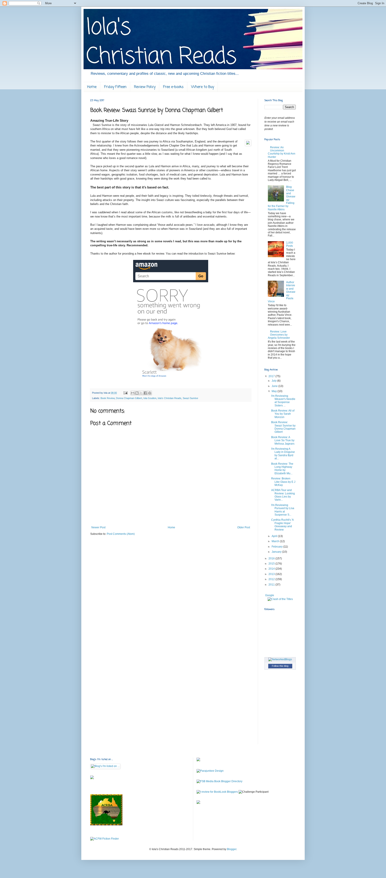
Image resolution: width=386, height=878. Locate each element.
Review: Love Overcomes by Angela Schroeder (279, 335)
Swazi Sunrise (190, 398)
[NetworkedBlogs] (280, 659)
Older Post (243, 527)
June (275, 386)
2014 (272, 568)
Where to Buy (202, 87)
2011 (272, 584)
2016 (272, 558)
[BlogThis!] (137, 393)
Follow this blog (280, 666)
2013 (272, 574)
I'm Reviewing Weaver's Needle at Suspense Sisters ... (283, 400)
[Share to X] (141, 393)
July (274, 380)
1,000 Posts (289, 244)
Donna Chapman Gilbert (129, 398)
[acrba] (106, 824)
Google (269, 595)
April (275, 536)
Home (91, 87)
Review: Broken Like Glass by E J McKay (283, 482)
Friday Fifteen (115, 87)
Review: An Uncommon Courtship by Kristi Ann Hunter (281, 152)
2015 (272, 563)
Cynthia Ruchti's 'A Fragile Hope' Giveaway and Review (282, 524)
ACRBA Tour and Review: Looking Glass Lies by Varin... (283, 495)
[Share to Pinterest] (149, 393)
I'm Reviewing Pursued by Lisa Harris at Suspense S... (282, 510)
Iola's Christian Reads (169, 398)
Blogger (231, 849)
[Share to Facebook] (145, 393)
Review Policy (144, 87)
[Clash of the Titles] (280, 599)
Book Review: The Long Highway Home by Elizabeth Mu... (282, 468)
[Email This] (132, 393)
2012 (272, 579)
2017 (272, 376)
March (276, 541)
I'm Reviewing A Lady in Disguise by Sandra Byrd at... (283, 453)
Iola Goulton (149, 398)
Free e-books (173, 87)
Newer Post (98, 527)
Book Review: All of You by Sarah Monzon (282, 414)
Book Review (108, 398)
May (274, 391)
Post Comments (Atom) (121, 533)
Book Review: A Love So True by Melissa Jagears (282, 440)
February (277, 546)
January (277, 551)
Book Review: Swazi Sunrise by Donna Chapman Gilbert (283, 427)
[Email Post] (125, 392)
